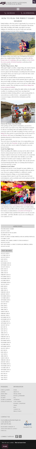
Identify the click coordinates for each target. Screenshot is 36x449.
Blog (15, 407)
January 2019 (4, 294)
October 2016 (4, 344)
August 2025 (4, 257)
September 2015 (5, 369)
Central (3, 391)
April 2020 (4, 272)
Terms (15, 405)
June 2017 (3, 329)
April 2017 (3, 332)
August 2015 (4, 371)
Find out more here (20, 442)
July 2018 (3, 303)
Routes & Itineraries (19, 395)
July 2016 (3, 350)
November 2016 (5, 342)
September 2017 (5, 323)
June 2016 (3, 352)
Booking (19, 403)
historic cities (6, 135)
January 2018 (4, 315)
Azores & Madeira (6, 399)
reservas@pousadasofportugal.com (10, 420)
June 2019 (3, 286)
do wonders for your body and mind (21, 205)
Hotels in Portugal (6, 401)
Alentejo (3, 395)
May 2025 (3, 259)
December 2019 (5, 276)
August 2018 (4, 301)
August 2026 (4, 253)
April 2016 (3, 356)
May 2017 (3, 330)
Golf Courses (17, 401)
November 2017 (5, 319)
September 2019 (5, 282)
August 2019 (4, 284)
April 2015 (3, 379)
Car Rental (16, 399)
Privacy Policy (17, 411)
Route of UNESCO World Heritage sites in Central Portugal (18, 236)
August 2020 (4, 267)
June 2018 (3, 305)
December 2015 (5, 363)
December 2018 (5, 296)
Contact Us (17, 409)
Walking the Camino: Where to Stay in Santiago (14, 240)
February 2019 (4, 292)
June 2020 (3, 268)
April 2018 (3, 309)
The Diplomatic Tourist (7, 228)
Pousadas (14, 143)
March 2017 (4, 334)
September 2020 (5, 265)
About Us (16, 391)
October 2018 (4, 298)
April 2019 (3, 290)
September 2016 (5, 346)
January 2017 (4, 338)
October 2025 (4, 255)
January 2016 (4, 361)
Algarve (3, 397)
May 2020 (3, 270)
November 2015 (5, 365)
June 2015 (3, 375)
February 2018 (4, 313)
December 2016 (5, 340)
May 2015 (3, 377)
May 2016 (3, 354)
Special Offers (17, 393)
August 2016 (4, 348)
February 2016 (4, 360)
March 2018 (4, 311)
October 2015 (4, 367)
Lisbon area (4, 393)
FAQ (15, 397)
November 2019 (5, 278)
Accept (5, 446)
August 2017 (4, 325)
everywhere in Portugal (23, 211)
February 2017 (4, 336)
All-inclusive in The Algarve (8, 232)
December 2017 (5, 317)
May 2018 (3, 307)
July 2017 (3, 327)
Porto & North (5, 390)
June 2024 (3, 261)
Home (15, 390)
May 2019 (3, 288)
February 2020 (5, 274)
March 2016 (4, 358)
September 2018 (5, 299)
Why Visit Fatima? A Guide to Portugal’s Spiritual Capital (17, 244)
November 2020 (5, 263)
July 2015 (3, 373)
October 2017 (4, 321)
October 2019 (4, 280)
